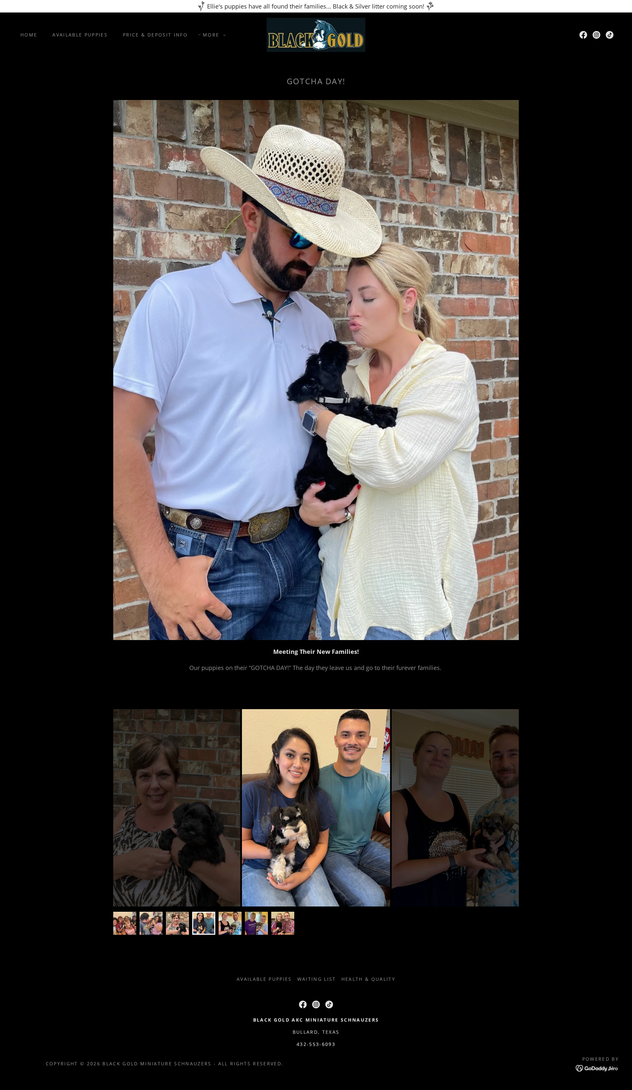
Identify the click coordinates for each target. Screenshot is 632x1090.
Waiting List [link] (316, 979)
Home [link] (28, 35)
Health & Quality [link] (368, 979)
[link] (316, 34)
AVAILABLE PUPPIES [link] (80, 35)
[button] (212, 35)
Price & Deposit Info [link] (155, 35)
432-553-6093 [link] (316, 1044)
